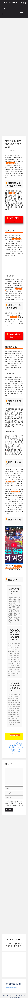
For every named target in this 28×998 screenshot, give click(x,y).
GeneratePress (16, 997)
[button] (2, 13)
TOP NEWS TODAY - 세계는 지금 (14, 5)
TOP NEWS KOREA (11, 988)
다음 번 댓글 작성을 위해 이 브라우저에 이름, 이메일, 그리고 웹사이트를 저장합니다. (14, 803)
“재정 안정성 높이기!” (15, 336)
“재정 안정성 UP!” (15, 219)
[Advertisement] (14, 77)
